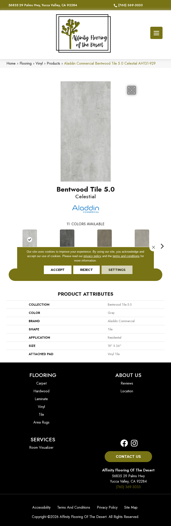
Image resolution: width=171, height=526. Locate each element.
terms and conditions (126, 256)
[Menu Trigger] (156, 33)
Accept (58, 270)
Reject (86, 270)
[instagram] (133, 443)
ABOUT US (128, 375)
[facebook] (124, 443)
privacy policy (92, 256)
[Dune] (142, 239)
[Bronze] (104, 239)
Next (162, 239)
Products (53, 63)
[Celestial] (29, 239)
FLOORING (42, 375)
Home (11, 63)
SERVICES (43, 439)
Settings (117, 270)
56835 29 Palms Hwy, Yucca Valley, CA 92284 (42, 5)
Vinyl (39, 63)
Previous (8, 239)
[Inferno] (67, 239)
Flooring (26, 63)
